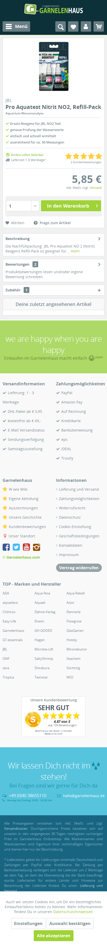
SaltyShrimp (44, 658)
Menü (21, 26)
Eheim (39, 621)
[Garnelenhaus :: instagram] (36, 547)
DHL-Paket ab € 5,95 (25, 411)
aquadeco (10, 602)
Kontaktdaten (70, 545)
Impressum (69, 554)
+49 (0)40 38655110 (27, 795)
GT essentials (13, 640)
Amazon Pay (71, 402)
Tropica (8, 677)
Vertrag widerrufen (79, 568)
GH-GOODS (43, 630)
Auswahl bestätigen (70, 923)
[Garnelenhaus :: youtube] (27, 547)
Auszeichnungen (23, 507)
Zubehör (16, 289)
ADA (6, 593)
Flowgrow (74, 621)
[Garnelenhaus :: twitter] (17, 547)
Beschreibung (17, 238)
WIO (69, 677)
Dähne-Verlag (45, 612)
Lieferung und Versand (79, 489)
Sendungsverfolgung (26, 439)
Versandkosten (16, 828)
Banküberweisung (77, 430)
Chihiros (9, 612)
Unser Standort (22, 535)
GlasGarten (75, 630)
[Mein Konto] (86, 26)
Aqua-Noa (42, 593)
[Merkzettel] (73, 26)
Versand (96, 188)
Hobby (71, 640)
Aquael (40, 602)
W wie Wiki (18, 489)
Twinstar (41, 677)
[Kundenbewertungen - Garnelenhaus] (53, 719)
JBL (5, 649)
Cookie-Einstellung (75, 526)
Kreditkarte (71, 420)
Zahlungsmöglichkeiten (79, 498)
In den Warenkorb (68, 206)
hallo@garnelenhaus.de (84, 795)
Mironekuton (76, 649)
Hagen (40, 640)
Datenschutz (70, 517)
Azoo (70, 602)
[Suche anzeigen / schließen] (60, 26)
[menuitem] (16, 26)
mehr (75, 251)
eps (64, 439)
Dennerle (73, 612)
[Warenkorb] (98, 26)
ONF (6, 658)
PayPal (66, 392)
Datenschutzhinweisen (73, 911)
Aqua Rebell (75, 593)
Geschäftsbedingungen (79, 535)
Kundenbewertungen (27, 526)
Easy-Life (9, 621)
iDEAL (66, 448)
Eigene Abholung (23, 498)
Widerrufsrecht (72, 507)
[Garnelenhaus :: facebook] (7, 547)
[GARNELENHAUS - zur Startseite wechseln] (53, 9)
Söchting (73, 668)
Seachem (73, 658)
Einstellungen (28, 923)
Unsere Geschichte (25, 517)
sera (6, 668)
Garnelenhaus (13, 630)
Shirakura (42, 668)
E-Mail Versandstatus (26, 430)
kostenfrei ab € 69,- (24, 420)
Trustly (67, 458)
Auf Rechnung (73, 411)
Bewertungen (17, 264)
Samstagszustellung (25, 448)
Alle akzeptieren (53, 936)
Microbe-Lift (44, 649)
